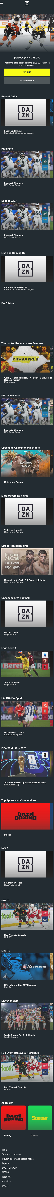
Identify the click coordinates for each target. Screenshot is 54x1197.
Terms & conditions (11, 1154)
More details (27, 80)
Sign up (27, 72)
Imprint (5, 1163)
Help (4, 1149)
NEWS (5, 1172)
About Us (6, 1181)
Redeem (6, 1176)
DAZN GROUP (9, 1167)
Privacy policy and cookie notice (18, 1158)
